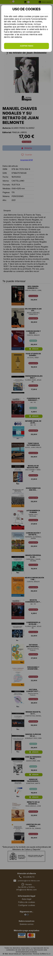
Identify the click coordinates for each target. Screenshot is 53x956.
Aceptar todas (26, 46)
